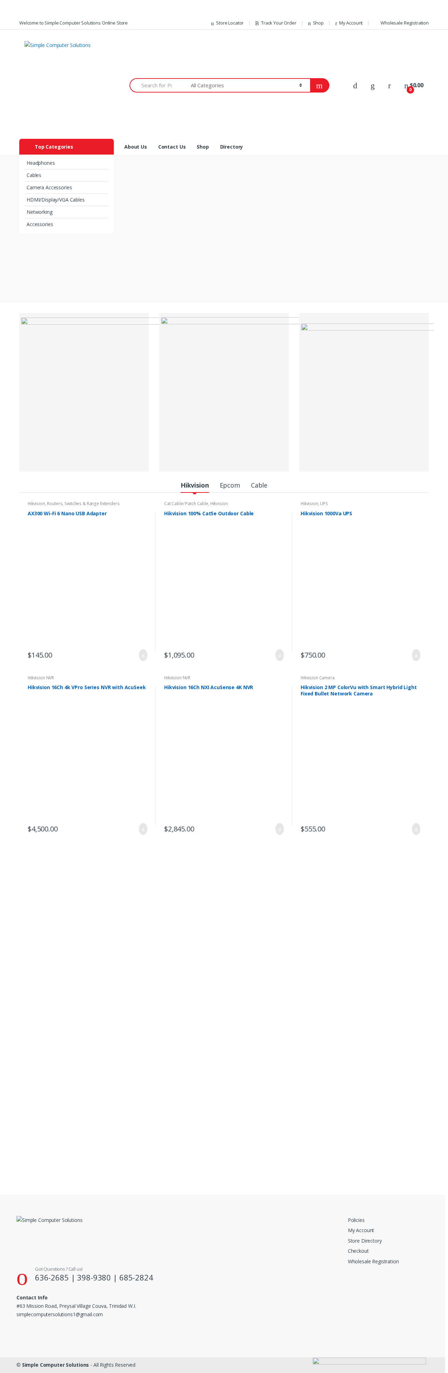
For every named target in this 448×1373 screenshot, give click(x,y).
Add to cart (141, 655)
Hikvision (195, 485)
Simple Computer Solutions (55, 1364)
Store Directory (365, 1240)
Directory (231, 146)
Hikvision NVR (41, 678)
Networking (39, 212)
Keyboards (38, 1002)
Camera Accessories (49, 187)
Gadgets (327, 1144)
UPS (324, 504)
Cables (34, 175)
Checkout (358, 1251)
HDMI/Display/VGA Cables (56, 199)
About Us (135, 146)
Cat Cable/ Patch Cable (186, 504)
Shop (318, 23)
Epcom (230, 485)
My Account (351, 23)
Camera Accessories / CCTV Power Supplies (377, 1004)
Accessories (40, 224)
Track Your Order (278, 23)
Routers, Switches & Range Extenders (83, 504)
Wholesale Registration (404, 23)
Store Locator (230, 23)
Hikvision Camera (318, 678)
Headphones (41, 162)
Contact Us (172, 146)
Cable (259, 485)
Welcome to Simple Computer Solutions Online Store (73, 23)
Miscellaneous (138, 873)
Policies (356, 1220)
